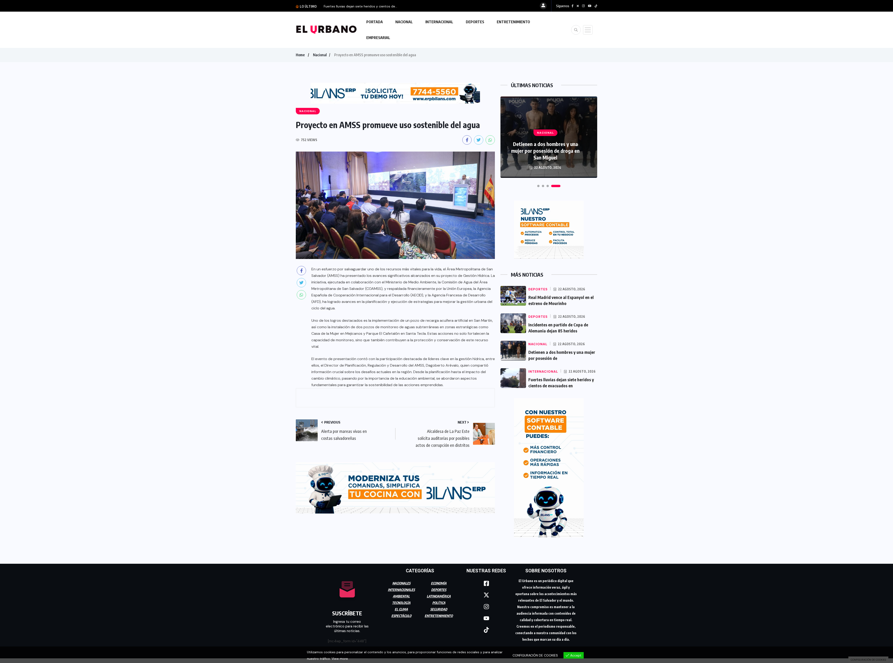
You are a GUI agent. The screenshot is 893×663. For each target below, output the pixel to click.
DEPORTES (475, 22)
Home (300, 55)
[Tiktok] (486, 630)
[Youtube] (486, 618)
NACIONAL (404, 22)
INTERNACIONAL (439, 22)
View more (340, 658)
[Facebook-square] (486, 583)
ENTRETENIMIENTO (513, 22)
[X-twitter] (486, 595)
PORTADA (374, 22)
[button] (541, 186)
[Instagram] (486, 607)
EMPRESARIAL (378, 37)
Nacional (320, 55)
